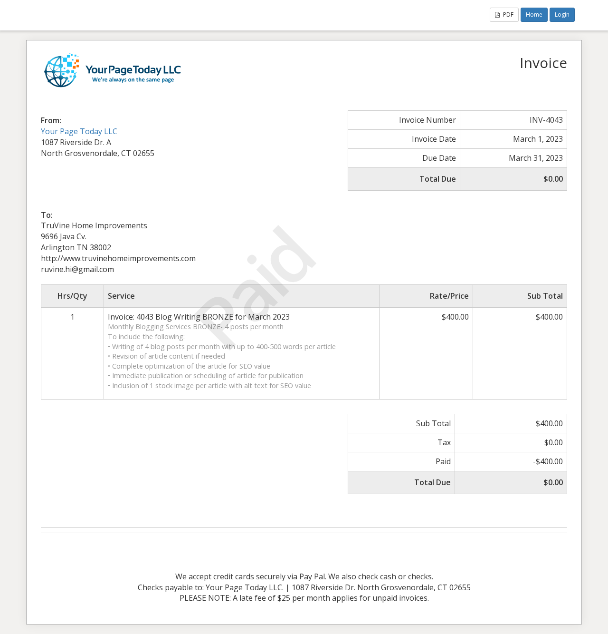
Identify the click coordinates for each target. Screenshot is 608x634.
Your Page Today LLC (79, 131)
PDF (507, 14)
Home (534, 14)
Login (562, 14)
